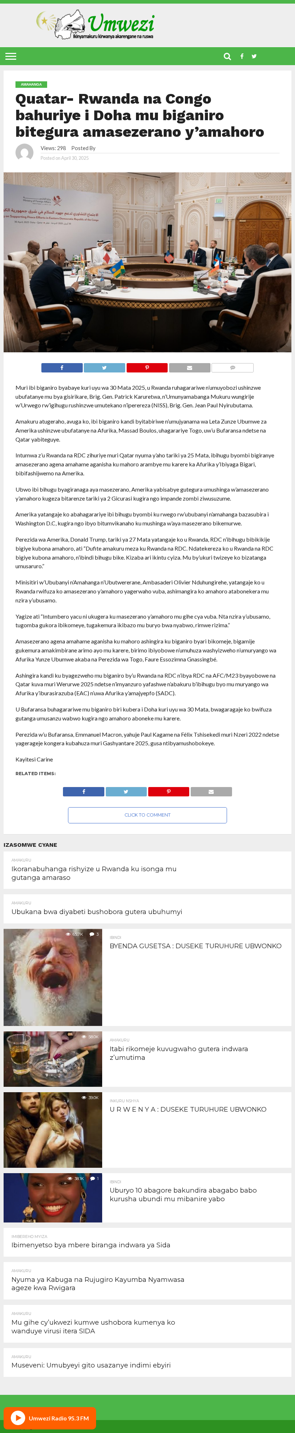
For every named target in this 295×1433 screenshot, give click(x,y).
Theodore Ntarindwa (120, 148)
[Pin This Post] (147, 365)
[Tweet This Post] (104, 365)
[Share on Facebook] (62, 365)
